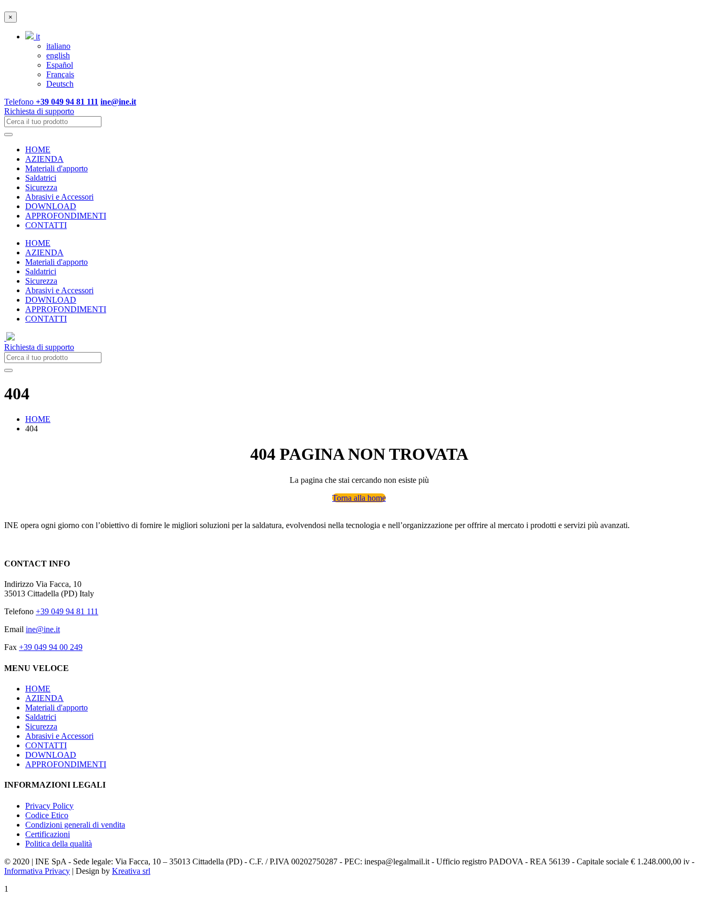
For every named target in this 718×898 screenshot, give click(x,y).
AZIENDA (44, 158)
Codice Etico (46, 815)
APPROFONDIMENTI (65, 215)
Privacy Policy (49, 805)
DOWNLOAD (50, 206)
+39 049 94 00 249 (51, 647)
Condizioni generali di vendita (75, 824)
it (37, 36)
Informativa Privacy (37, 870)
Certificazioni (47, 834)
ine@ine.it (43, 629)
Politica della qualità (58, 843)
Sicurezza (41, 187)
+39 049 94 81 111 (67, 611)
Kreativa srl (131, 870)
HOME (37, 149)
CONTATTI (46, 225)
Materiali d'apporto (56, 168)
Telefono (51, 101)
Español (59, 64)
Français (60, 74)
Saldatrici (40, 177)
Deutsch (60, 83)
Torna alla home (359, 497)
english (58, 55)
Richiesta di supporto (39, 111)
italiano (58, 46)
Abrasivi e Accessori (59, 196)
